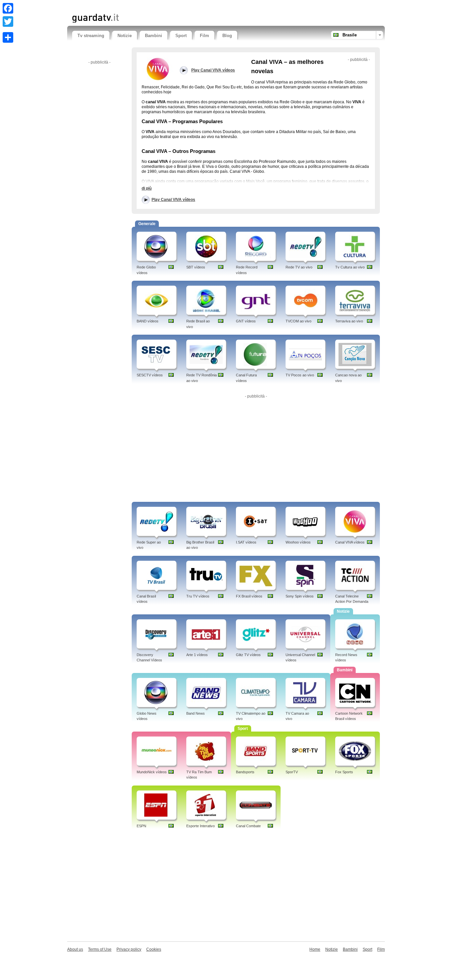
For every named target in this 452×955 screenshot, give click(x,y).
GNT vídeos (246, 321)
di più (147, 188)
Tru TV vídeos (197, 596)
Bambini (153, 35)
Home (314, 949)
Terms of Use (100, 949)
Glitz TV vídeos (248, 655)
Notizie (124, 35)
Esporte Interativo (200, 826)
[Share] (8, 37)
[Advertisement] (149, 5)
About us (75, 949)
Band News (195, 713)
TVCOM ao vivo (298, 321)
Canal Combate (248, 826)
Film (204, 35)
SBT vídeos (195, 267)
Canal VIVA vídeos (350, 542)
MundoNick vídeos (152, 772)
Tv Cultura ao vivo (350, 267)
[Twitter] (8, 21)
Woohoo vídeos (298, 542)
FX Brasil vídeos (249, 596)
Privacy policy (128, 949)
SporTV (292, 772)
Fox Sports (344, 772)
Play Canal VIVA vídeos (173, 199)
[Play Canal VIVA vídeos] (158, 68)
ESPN (141, 826)
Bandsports (245, 772)
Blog (227, 35)
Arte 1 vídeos (197, 655)
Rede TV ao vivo (299, 267)
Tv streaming (90, 35)
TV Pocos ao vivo (300, 375)
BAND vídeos (147, 321)
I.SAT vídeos (246, 542)
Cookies (153, 949)
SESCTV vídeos (150, 375)
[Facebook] (8, 8)
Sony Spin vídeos (300, 596)
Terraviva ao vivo (349, 321)
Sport (181, 35)
